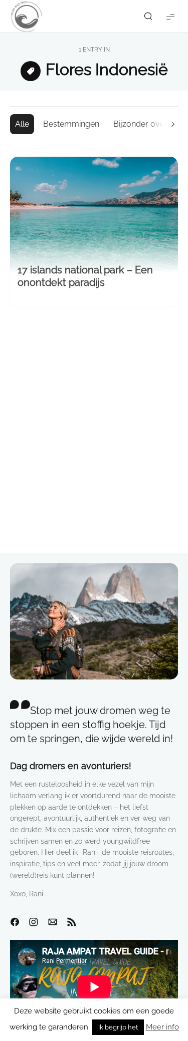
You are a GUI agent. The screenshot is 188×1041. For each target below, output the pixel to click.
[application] (94, 987)
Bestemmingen (71, 124)
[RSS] (71, 922)
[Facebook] (14, 922)
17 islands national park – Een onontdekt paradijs (85, 276)
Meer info (162, 1026)
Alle (22, 124)
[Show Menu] (170, 16)
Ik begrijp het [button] (118, 1027)
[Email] (52, 922)
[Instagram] (33, 922)
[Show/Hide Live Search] (148, 17)
